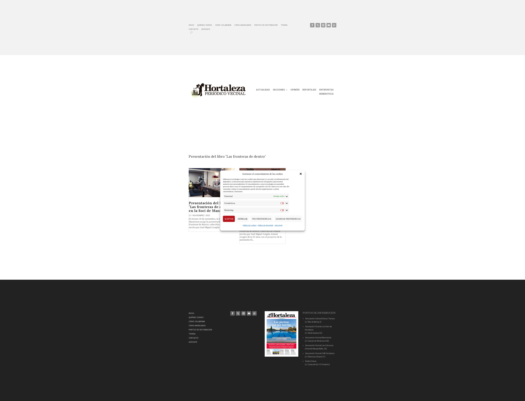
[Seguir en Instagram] (323, 25)
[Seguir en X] (318, 25)
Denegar (242, 218)
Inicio (191, 25)
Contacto (193, 29)
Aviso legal (278, 225)
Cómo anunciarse (242, 25)
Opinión (295, 90)
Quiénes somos (204, 25)
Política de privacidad (265, 225)
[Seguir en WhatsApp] (334, 25)
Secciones (279, 90)
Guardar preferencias (288, 218)
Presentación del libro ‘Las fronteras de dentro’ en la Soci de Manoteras (210, 207)
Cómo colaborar (223, 25)
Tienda (284, 25)
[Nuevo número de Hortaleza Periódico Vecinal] (281, 334)
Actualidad (263, 90)
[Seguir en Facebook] (312, 25)
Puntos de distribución (266, 25)
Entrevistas (326, 90)
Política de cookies (249, 225)
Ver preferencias (261, 218)
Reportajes (309, 90)
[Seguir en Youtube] (328, 25)
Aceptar (228, 218)
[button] (300, 174)
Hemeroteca (326, 94)
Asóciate (205, 29)
